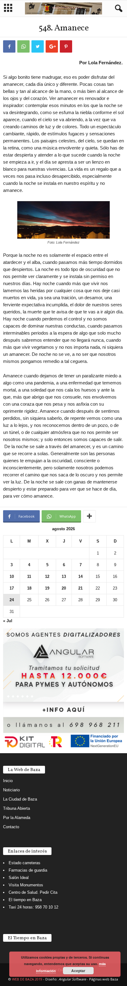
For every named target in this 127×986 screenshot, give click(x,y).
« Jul (7, 620)
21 (80, 588)
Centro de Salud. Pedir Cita (33, 892)
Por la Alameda (16, 817)
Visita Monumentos (26, 885)
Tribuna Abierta (16, 808)
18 (29, 588)
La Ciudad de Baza (20, 799)
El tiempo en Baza (25, 899)
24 (12, 600)
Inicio (8, 780)
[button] (117, 8)
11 (29, 576)
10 (12, 576)
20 (64, 588)
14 (80, 576)
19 (47, 588)
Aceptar (78, 970)
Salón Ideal (19, 877)
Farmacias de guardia (28, 870)
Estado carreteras (24, 863)
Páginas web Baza (103, 979)
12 (47, 576)
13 (64, 576)
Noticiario (11, 790)
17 (12, 588)
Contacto (11, 827)
